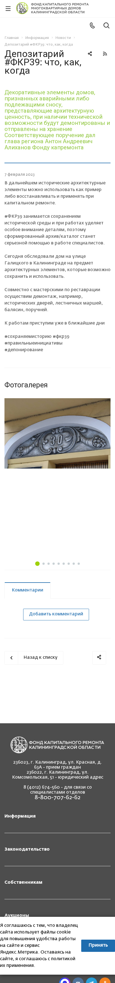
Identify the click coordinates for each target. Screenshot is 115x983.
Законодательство (27, 849)
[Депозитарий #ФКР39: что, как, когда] (57, 433)
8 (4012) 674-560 (41, 787)
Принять (98, 945)
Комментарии (27, 590)
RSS (105, 53)
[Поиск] (106, 26)
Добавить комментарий (56, 614)
